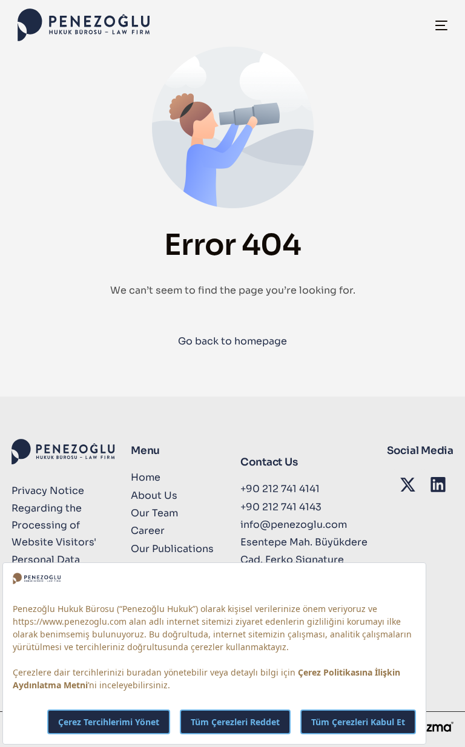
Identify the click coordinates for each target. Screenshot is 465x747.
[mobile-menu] (430, 25)
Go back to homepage (232, 341)
